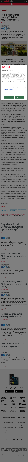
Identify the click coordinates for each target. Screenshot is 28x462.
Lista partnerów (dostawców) (7, 89)
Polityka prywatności (20, 79)
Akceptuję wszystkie (20, 97)
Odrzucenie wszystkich (8, 97)
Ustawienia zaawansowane (14, 93)
